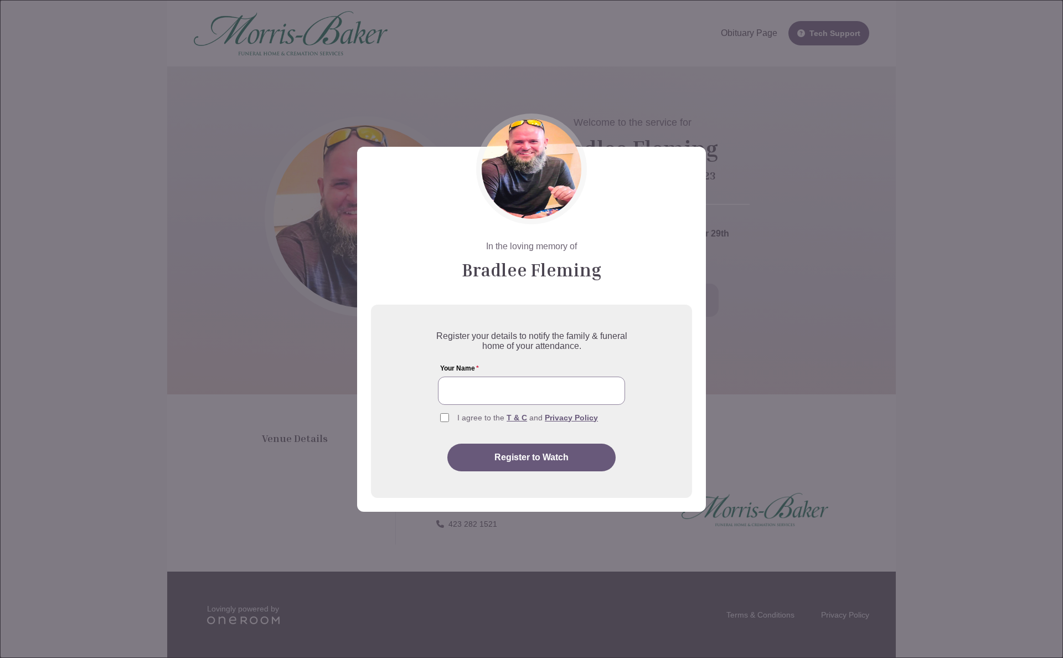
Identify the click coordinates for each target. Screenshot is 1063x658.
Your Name (459, 368)
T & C (517, 417)
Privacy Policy (571, 417)
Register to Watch (531, 457)
